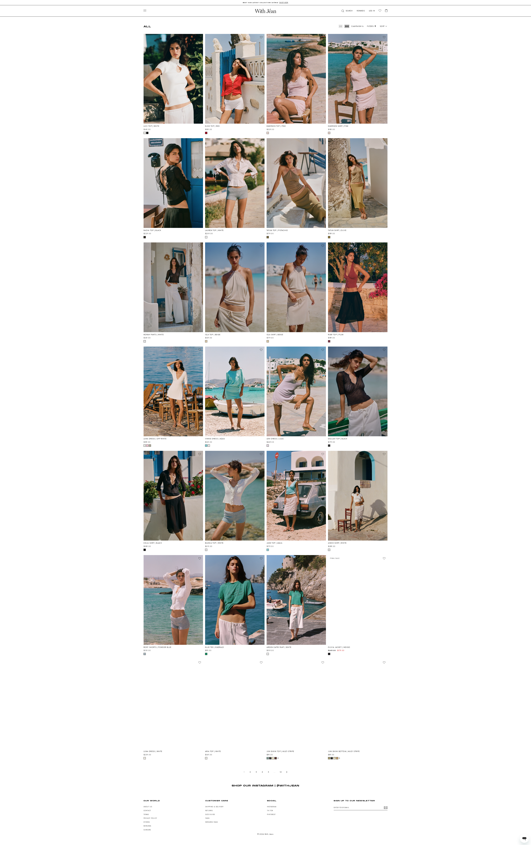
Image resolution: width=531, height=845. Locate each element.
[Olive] (329, 237)
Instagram (271, 807)
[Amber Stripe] (337, 758)
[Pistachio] (268, 237)
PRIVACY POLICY (150, 818)
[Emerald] (206, 654)
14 (281, 772)
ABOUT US (148, 807)
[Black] (147, 133)
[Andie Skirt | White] (357, 496)
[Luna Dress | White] (173, 704)
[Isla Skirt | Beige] (296, 287)
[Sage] (273, 758)
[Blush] (147, 445)
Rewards (147, 826)
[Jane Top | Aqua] (296, 496)
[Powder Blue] (145, 654)
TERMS (146, 814)
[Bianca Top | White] (235, 496)
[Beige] (206, 341)
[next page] (287, 772)
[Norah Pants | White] (173, 287)
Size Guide (210, 814)
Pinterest (271, 814)
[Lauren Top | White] (235, 183)
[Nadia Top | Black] (173, 183)
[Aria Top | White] (235, 704)
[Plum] (329, 341)
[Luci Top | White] (173, 79)
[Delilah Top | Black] (357, 391)
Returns (209, 810)
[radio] (340, 26)
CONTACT (147, 810)
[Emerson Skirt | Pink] (357, 79)
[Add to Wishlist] (199, 37)
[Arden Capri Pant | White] (296, 600)
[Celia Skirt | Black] (173, 496)
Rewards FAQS (211, 822)
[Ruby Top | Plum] (357, 287)
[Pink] (268, 133)
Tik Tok (270, 810)
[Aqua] (206, 445)
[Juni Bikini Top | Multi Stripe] (296, 704)
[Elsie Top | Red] (235, 79)
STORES (147, 822)
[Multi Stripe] (268, 758)
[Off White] (145, 445)
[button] (383, 26)
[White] (145, 133)
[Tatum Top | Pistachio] (296, 183)
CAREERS (147, 830)
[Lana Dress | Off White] (173, 391)
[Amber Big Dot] (275, 758)
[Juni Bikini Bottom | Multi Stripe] (357, 704)
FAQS (207, 818)
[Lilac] (268, 445)
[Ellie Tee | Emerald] (235, 600)
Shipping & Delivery (214, 807)
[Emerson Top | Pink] (296, 79)
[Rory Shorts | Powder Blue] (173, 600)
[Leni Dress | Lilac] (296, 391)
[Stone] (150, 445)
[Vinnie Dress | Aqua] (235, 391)
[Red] (206, 133)
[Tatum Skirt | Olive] (357, 183)
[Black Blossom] (270, 758)
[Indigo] (329, 654)
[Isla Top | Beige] (235, 287)
